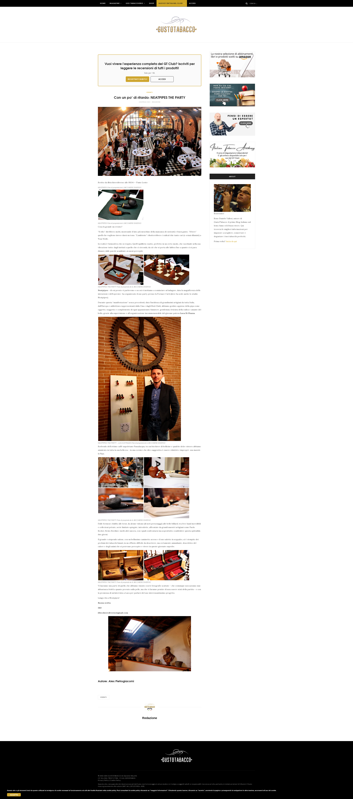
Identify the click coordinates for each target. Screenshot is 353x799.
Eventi (150, 92)
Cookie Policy (115, 780)
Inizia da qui (231, 241)
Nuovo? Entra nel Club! (171, 3)
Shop (151, 3)
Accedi (192, 3)
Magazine (115, 3)
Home (102, 3)
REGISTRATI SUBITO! (137, 79)
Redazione (156, 102)
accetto (14, 794)
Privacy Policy (103, 780)
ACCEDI (162, 79)
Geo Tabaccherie (134, 3)
